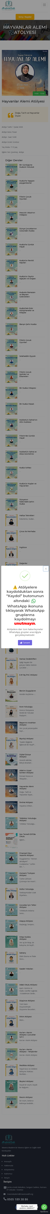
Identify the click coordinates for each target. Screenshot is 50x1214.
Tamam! (26, 642)
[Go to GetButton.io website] (44, 1211)
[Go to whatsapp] (44, 1207)
